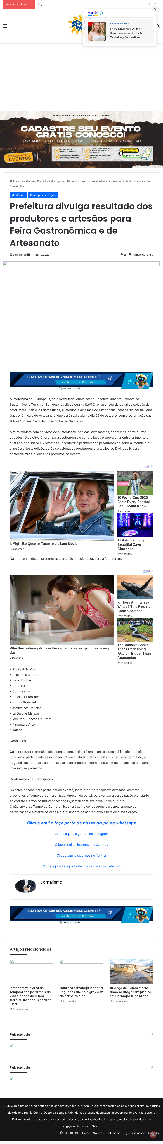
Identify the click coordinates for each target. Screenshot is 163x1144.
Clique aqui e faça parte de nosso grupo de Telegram (81, 866)
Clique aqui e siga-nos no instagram (82, 834)
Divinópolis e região (43, 195)
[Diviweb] (81, 26)
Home (86, 1133)
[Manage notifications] (153, 1134)
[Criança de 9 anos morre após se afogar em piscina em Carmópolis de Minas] (131, 971)
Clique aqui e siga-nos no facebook (81, 845)
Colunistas (113, 1133)
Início (16, 181)
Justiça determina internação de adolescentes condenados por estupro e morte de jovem (97, 4)
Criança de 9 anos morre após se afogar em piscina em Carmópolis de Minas (130, 992)
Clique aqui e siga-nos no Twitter (82, 855)
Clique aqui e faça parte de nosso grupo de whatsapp (81, 823)
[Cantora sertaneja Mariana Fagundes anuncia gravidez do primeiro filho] (81, 971)
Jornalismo (20, 254)
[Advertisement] (81, 77)
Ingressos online (134, 1133)
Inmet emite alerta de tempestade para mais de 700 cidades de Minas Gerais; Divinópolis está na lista (31, 996)
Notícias (98, 1133)
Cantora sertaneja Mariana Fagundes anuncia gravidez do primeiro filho (81, 992)
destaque (28, 181)
